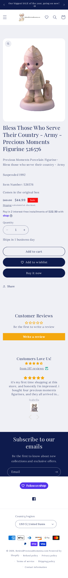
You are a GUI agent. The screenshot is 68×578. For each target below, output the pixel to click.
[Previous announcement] (4, 5)
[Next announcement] (64, 5)
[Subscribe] (56, 471)
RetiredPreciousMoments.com (32, 550)
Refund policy (30, 555)
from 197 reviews (32, 368)
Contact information (36, 567)
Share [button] (11, 286)
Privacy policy (49, 555)
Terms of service (25, 561)
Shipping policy (46, 561)
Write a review (34, 337)
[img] (34, 363)
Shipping (7, 205)
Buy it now (34, 273)
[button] (5, 17)
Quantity (8, 222)
